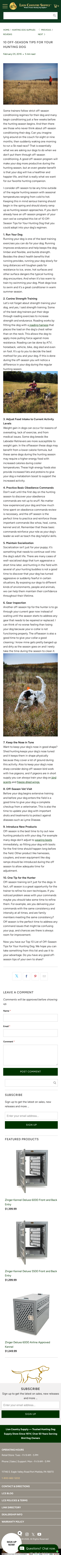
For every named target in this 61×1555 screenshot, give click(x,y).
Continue (45, 791)
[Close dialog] (57, 762)
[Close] (20, 1533)
